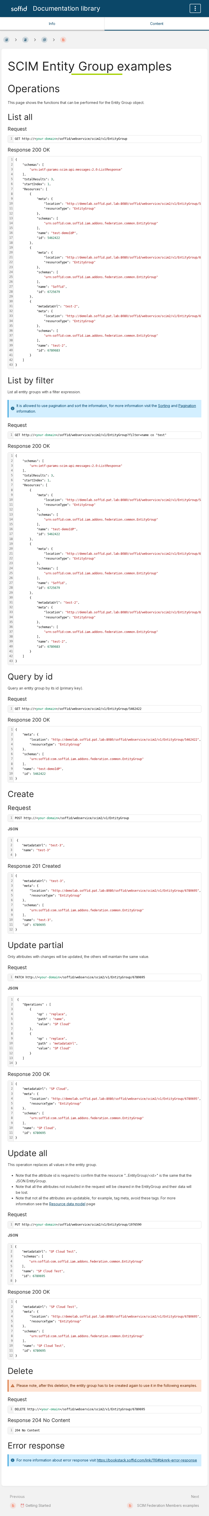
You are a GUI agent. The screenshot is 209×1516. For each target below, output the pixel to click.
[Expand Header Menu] (195, 8)
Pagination (187, 405)
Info (52, 23)
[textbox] (107, 139)
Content (156, 23)
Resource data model (67, 1204)
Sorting (164, 405)
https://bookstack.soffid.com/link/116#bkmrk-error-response (147, 1460)
